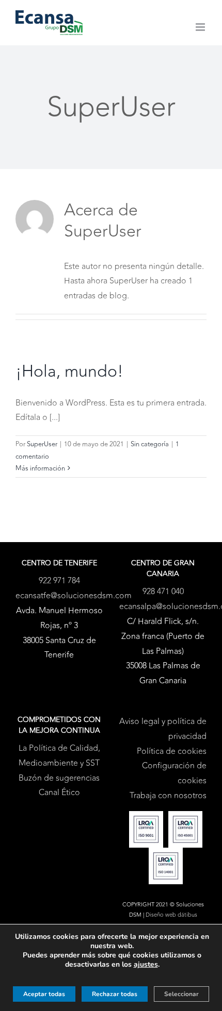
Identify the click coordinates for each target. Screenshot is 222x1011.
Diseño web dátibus (171, 915)
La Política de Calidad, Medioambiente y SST (59, 755)
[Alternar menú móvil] (201, 27)
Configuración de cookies (174, 773)
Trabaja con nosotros (168, 795)
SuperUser (42, 444)
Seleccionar (181, 994)
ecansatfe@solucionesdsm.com (73, 595)
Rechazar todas (114, 994)
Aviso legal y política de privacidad (163, 729)
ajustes (146, 964)
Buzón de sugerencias (59, 778)
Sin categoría (150, 444)
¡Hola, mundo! (69, 371)
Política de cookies (172, 751)
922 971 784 (59, 581)
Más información (40, 468)
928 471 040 (163, 591)
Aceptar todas (44, 994)
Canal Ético (59, 792)
